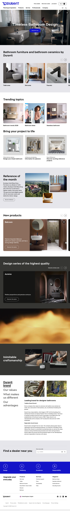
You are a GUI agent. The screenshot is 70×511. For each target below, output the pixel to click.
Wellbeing (23, 470)
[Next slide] (65, 41)
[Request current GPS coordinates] (62, 452)
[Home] (7, 496)
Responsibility (56, 470)
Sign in (61, 3)
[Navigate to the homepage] (11, 3)
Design (5, 470)
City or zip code (39, 449)
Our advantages (10, 404)
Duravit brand (7, 384)
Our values (10, 390)
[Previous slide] (61, 41)
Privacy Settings (54, 503)
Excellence (39, 470)
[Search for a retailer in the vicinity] (65, 452)
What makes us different (11, 396)
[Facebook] (58, 496)
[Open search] (66, 8)
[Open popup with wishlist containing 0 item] (62, 8)
